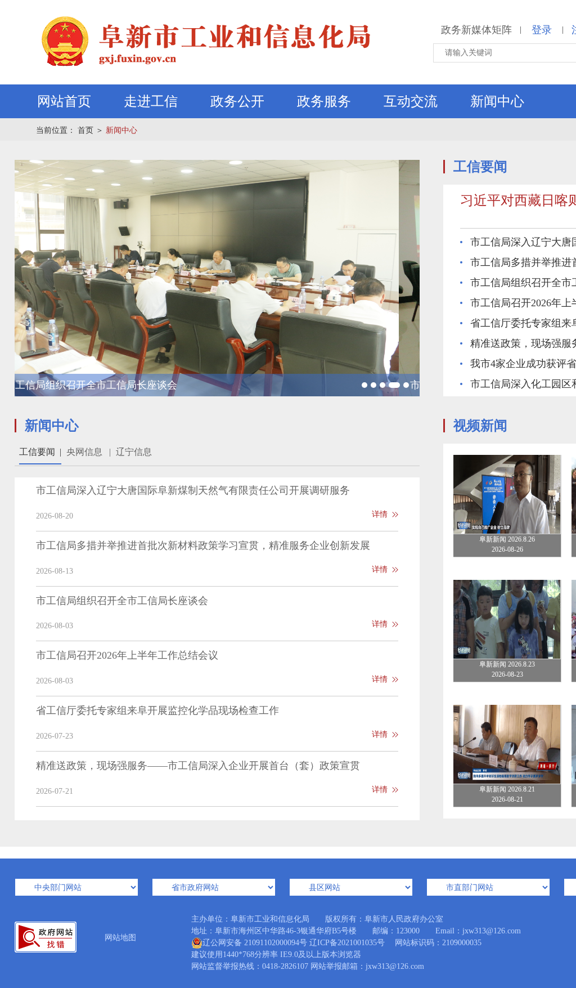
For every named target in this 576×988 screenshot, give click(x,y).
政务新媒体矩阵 (476, 29)
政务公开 (237, 101)
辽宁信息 (134, 452)
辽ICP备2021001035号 (347, 942)
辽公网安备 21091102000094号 (254, 942)
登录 (542, 29)
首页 (85, 130)
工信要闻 (40, 452)
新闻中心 (497, 101)
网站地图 (120, 937)
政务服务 (324, 101)
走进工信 (151, 101)
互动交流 (411, 101)
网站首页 (64, 101)
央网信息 (88, 452)
